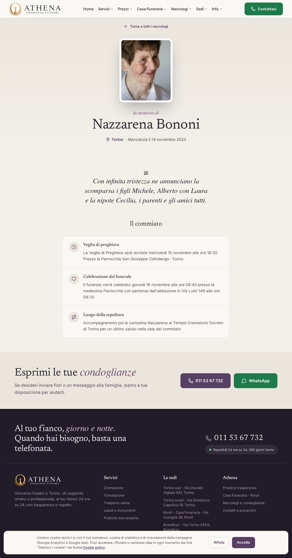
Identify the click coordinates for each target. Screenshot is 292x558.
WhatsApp (259, 380)
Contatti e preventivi (239, 510)
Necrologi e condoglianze (244, 503)
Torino (117, 139)
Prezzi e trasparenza (239, 488)
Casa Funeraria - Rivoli (241, 495)
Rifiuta (219, 542)
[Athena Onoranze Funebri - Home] (35, 9)
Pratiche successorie (121, 518)
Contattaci (267, 9)
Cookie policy (94, 547)
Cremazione (113, 488)
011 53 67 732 (209, 380)
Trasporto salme (117, 503)
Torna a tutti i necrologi (149, 26)
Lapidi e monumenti (120, 510)
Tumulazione (114, 495)
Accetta (243, 542)
